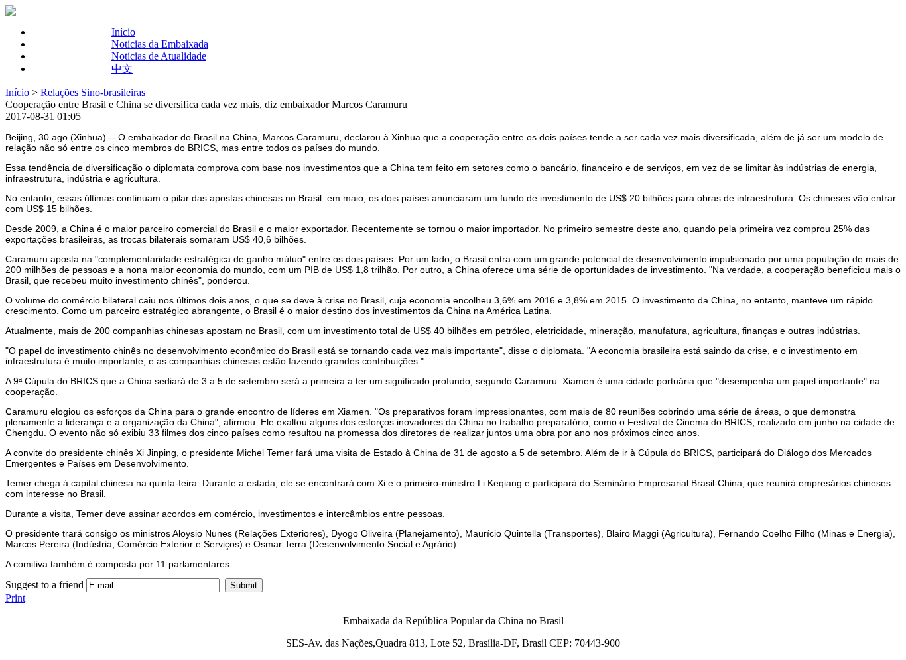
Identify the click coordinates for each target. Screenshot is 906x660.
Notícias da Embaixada (159, 44)
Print (15, 598)
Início (123, 32)
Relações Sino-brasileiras (92, 92)
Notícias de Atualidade (158, 56)
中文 (122, 68)
